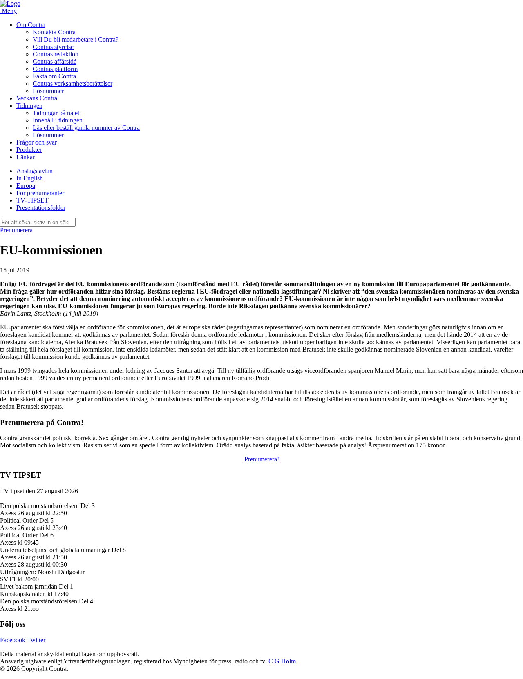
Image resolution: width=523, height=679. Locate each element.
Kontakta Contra (54, 32)
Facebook (12, 640)
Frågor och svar (36, 142)
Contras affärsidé (54, 61)
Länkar (25, 157)
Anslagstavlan (34, 170)
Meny (9, 10)
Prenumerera (16, 230)
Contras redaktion (55, 54)
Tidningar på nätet (56, 112)
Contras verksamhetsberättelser (72, 83)
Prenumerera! (261, 459)
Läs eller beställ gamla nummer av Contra (86, 127)
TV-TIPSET (32, 200)
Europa (25, 185)
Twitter (36, 640)
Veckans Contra (36, 98)
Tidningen (29, 105)
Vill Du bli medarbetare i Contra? (75, 39)
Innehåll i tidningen (58, 120)
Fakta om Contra (54, 76)
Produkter (29, 149)
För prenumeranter (40, 192)
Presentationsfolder (40, 207)
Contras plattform (55, 68)
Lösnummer (48, 90)
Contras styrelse (53, 46)
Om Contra (30, 24)
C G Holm (282, 661)
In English (29, 178)
